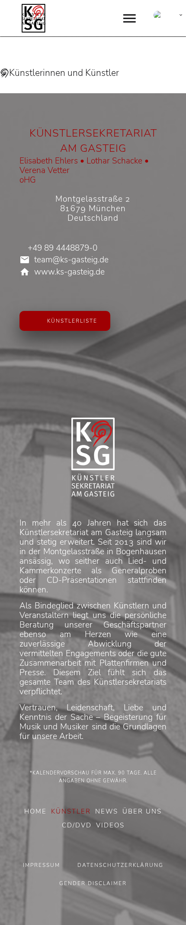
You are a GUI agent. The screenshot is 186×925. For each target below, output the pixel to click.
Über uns (142, 811)
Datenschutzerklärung (120, 865)
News (106, 811)
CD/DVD (77, 825)
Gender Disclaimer (93, 883)
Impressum (41, 865)
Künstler (71, 811)
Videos (110, 825)
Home (35, 811)
